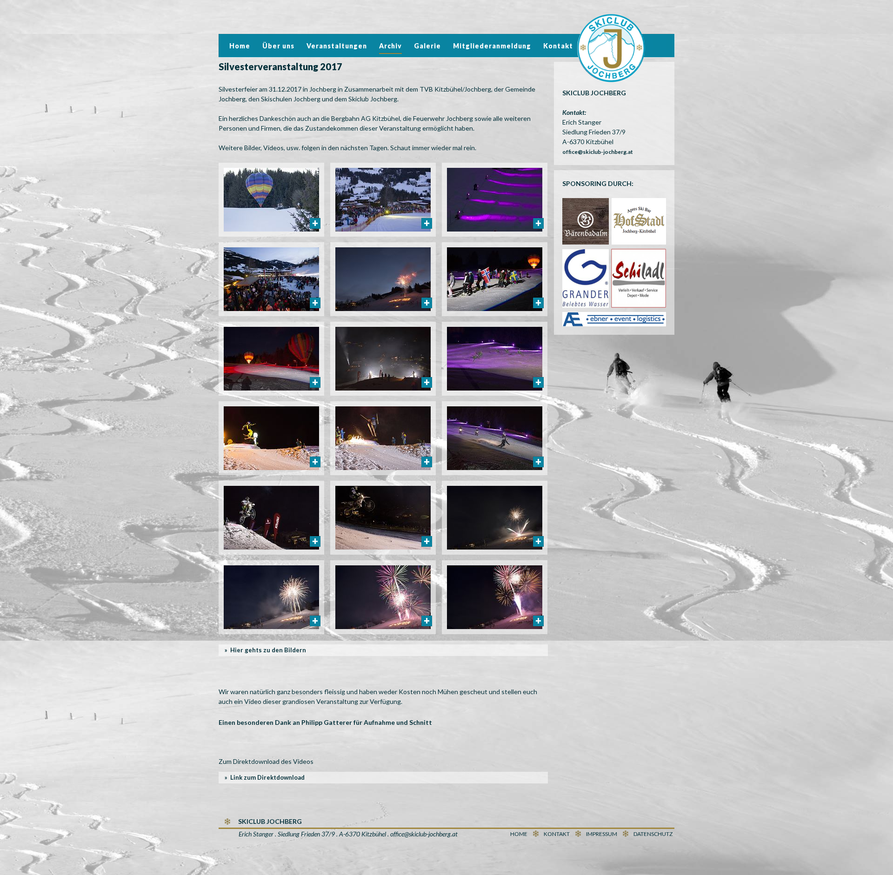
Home (239, 46)
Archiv (390, 46)
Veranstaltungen (337, 46)
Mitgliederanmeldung (492, 46)
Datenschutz (653, 833)
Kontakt (558, 46)
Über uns (278, 46)
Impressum (601, 833)
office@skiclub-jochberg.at (597, 151)
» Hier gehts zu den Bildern (265, 650)
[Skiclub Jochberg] (611, 49)
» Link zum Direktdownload (265, 777)
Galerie (427, 46)
